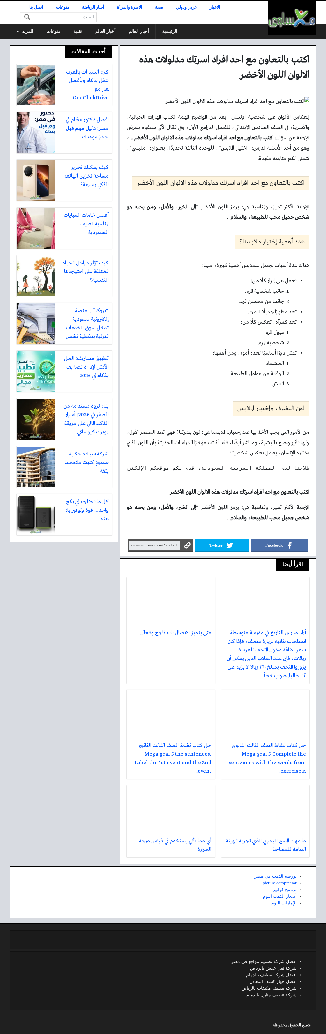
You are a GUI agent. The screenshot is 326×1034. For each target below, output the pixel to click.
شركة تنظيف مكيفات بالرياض (269, 988)
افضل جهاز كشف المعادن (273, 981)
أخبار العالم (139, 31)
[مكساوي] (292, 18)
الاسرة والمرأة (129, 7)
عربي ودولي (186, 7)
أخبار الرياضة (93, 7)
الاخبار (215, 7)
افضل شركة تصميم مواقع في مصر (264, 961)
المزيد (27, 31)
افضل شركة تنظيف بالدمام (271, 975)
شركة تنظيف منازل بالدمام (271, 995)
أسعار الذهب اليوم (280, 896)
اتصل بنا (36, 7)
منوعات (62, 7)
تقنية (78, 31)
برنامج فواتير (285, 889)
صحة (159, 7)
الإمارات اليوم (284, 903)
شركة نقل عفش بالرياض (273, 968)
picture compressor (280, 883)
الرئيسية (169, 31)
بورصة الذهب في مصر (275, 876)
